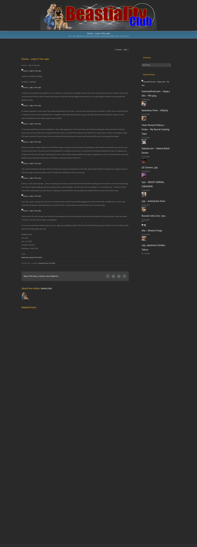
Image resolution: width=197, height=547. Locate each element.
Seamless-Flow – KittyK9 (155, 110)
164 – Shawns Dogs (152, 230)
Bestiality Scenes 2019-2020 (47, 263)
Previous (119, 50)
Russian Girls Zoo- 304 (153, 215)
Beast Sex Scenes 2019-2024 (32, 257)
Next (125, 50)
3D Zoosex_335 (150, 167)
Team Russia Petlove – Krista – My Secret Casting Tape (155, 129)
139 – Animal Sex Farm (153, 201)
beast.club (46, 288)
